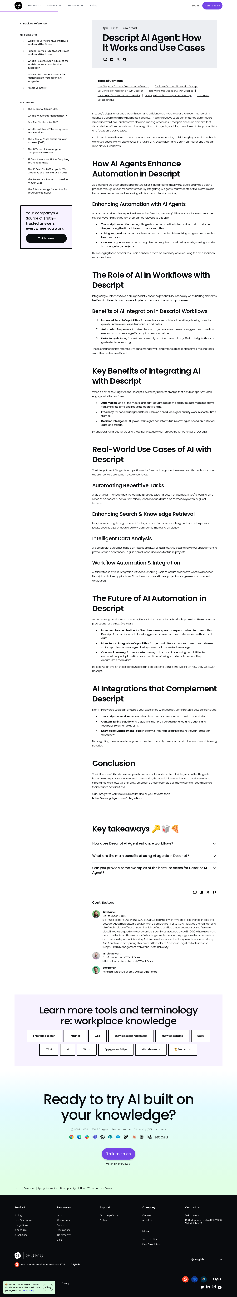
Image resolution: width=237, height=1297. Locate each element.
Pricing (93, 5)
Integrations (21, 1225)
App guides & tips (48, 1188)
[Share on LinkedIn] (111, 59)
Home (18, 1188)
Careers (146, 1215)
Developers (63, 1230)
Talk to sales (212, 5)
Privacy (65, 1283)
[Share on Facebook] (124, 59)
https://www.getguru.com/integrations (117, 798)
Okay (48, 1287)
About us (147, 1220)
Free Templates (151, 1244)
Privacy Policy (28, 1290)
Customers (63, 1220)
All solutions (21, 1235)
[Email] (105, 59)
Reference (29, 1188)
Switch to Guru (150, 1239)
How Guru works (23, 1220)
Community (63, 1235)
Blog (59, 1239)
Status (103, 1220)
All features (21, 1230)
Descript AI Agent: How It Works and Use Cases (86, 1188)
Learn (60, 1215)
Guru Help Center (109, 1215)
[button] (34, 5)
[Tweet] (118, 59)
